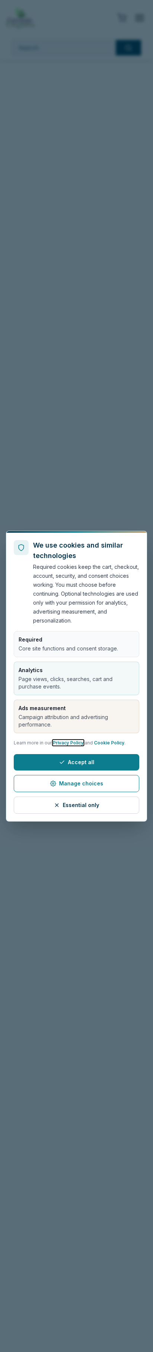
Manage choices (81, 783)
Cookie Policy (109, 743)
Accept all (81, 762)
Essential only (81, 805)
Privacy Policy (68, 743)
